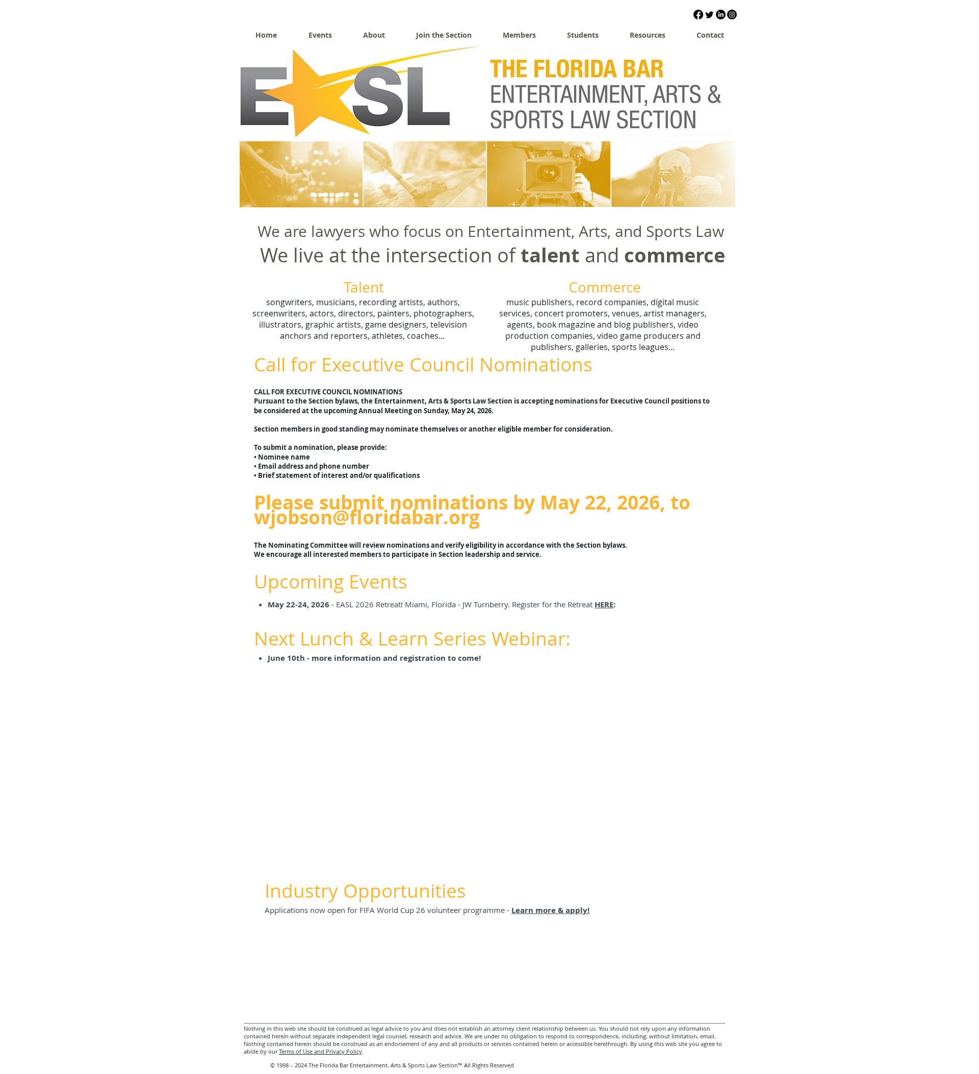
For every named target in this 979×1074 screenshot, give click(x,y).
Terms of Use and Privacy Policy (320, 1051)
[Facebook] (698, 14)
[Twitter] (709, 14)
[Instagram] (732, 14)
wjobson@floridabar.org (367, 517)
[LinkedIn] (721, 14)
